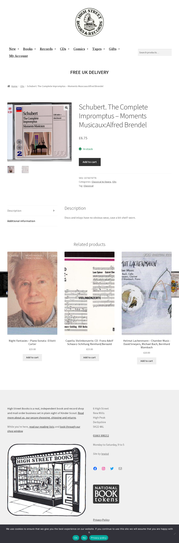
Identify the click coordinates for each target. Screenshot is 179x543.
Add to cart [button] (32, 357)
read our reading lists (41, 426)
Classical (89, 185)
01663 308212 (101, 435)
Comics (79, 49)
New (12, 49)
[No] (174, 533)
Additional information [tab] (21, 221)
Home (14, 86)
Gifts (112, 49)
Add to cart (90, 162)
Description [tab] (14, 210)
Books (28, 49)
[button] (66, 107)
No (84, 537)
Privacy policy (98, 537)
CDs (63, 49)
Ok (75, 537)
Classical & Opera (101, 181)
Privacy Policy (101, 520)
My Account (18, 56)
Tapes (97, 49)
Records (46, 49)
